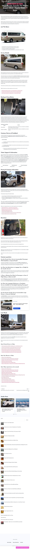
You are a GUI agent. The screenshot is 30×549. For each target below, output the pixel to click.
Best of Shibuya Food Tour (5, 377)
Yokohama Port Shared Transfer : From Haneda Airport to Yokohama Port (12, 90)
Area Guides (9, 542)
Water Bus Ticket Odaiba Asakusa (6, 357)
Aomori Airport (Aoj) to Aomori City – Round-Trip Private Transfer (7, 410)
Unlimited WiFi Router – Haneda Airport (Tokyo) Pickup (9, 207)
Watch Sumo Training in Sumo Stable (7, 372)
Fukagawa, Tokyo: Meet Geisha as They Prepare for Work (10, 359)
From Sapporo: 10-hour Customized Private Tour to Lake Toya (21, 410)
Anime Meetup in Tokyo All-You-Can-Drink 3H (7, 390)
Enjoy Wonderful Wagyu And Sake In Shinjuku (8, 379)
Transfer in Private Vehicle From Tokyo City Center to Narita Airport (11, 91)
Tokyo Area (12, 12)
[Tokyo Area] (5, 1)
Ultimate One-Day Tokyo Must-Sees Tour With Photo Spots (10, 208)
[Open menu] (28, 1)
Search (2, 418)
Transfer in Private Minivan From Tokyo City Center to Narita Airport (11, 352)
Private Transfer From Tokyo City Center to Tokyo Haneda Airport (11, 349)
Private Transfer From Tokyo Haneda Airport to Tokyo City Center (11, 348)
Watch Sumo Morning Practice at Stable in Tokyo (8, 362)
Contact (21, 542)
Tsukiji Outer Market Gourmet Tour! (7, 210)
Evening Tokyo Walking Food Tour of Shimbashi (8, 376)
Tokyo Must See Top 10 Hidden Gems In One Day (22, 390)
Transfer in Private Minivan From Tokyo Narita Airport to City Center (11, 350)
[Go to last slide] (2, 406)
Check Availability (16, 308)
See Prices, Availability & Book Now (22, 547)
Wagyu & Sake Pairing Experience (6, 378)
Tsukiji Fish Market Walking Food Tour (7, 211)
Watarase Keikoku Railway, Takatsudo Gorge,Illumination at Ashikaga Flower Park (13, 363)
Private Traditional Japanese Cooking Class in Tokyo (9, 213)
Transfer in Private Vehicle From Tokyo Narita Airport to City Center (11, 347)
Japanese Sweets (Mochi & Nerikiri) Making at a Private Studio (10, 382)
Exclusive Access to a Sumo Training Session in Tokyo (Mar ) (10, 358)
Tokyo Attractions (16, 542)
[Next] (27, 406)
